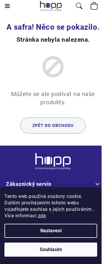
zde (42, 215)
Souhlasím (51, 249)
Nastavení (51, 230)
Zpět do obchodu (53, 125)
